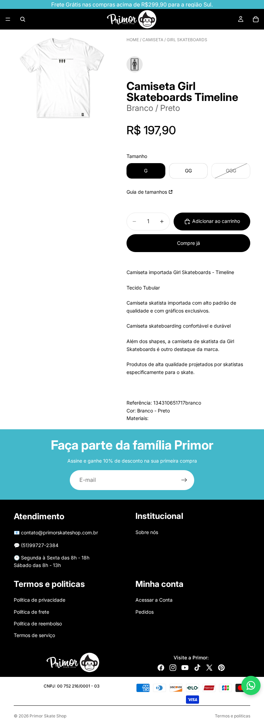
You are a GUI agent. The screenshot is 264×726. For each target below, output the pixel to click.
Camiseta (152, 39)
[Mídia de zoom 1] (62, 78)
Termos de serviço (34, 635)
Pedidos (144, 611)
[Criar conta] (184, 480)
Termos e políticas (232, 715)
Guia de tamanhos (146, 192)
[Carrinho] (255, 19)
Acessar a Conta (154, 600)
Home (132, 39)
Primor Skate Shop (48, 715)
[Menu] (8, 19)
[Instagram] (173, 667)
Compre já (188, 243)
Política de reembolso (38, 623)
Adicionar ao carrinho (216, 221)
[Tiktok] (197, 667)
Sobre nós (146, 532)
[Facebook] (161, 667)
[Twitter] (209, 667)
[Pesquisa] (22, 19)
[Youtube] (185, 667)
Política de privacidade (39, 600)
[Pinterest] (221, 667)
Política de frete (31, 611)
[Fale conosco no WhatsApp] (251, 685)
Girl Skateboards (187, 39)
